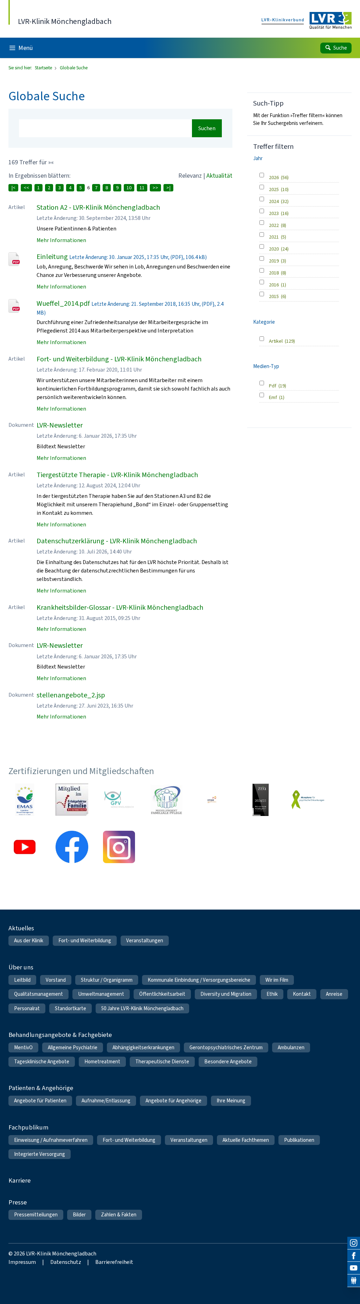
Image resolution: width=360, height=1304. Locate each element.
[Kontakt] (353, 1280)
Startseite (44, 68)
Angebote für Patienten (40, 1100)
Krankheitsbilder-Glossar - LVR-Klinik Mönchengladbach (120, 607)
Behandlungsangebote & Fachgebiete (60, 1034)
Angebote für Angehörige (173, 1100)
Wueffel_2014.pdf (63, 303)
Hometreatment (102, 1061)
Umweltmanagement (101, 994)
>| (168, 187)
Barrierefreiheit (114, 1262)
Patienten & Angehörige (40, 1087)
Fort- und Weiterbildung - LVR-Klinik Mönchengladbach (119, 359)
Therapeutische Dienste (162, 1061)
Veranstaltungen (144, 940)
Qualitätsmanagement (38, 994)
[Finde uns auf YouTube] (353, 1268)
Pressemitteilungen (36, 1214)
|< (13, 187)
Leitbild (22, 979)
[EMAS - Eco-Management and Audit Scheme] (24, 800)
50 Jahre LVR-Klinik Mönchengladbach (142, 1008)
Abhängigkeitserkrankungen (143, 1047)
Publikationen (299, 1140)
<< (26, 187)
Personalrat (27, 1008)
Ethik (272, 994)
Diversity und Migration (225, 994)
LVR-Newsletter (60, 425)
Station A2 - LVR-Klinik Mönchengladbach (98, 207)
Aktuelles (21, 928)
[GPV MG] (119, 800)
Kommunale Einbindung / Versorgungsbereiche (199, 979)
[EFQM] (213, 800)
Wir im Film (276, 979)
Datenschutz (65, 1262)
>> (155, 187)
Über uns (20, 967)
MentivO (23, 1047)
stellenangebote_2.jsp (71, 695)
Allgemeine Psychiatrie (72, 1047)
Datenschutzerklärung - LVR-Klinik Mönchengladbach (117, 541)
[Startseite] (307, 21)
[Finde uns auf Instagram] (353, 1243)
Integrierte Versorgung (39, 1154)
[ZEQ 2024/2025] (260, 800)
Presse (17, 1202)
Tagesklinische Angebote (41, 1061)
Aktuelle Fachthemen (246, 1140)
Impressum (22, 1262)
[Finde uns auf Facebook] (353, 1255)
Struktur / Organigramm (107, 979)
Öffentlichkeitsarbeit (162, 994)
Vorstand (56, 979)
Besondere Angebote (228, 1061)
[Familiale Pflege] (166, 800)
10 (129, 187)
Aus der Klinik (28, 940)
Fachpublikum (28, 1127)
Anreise (334, 994)
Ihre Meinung (231, 1100)
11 (142, 187)
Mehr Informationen (61, 240)
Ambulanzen (291, 1047)
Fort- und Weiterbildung (84, 940)
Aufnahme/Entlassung (106, 1100)
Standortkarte (70, 1008)
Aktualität (219, 175)
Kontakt (302, 994)
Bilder (79, 1214)
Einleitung (52, 256)
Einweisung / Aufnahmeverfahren (51, 1140)
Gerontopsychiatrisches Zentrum (226, 1047)
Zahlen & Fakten (118, 1214)
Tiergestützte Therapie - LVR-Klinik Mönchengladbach (117, 475)
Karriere (19, 1180)
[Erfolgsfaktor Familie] (72, 800)
